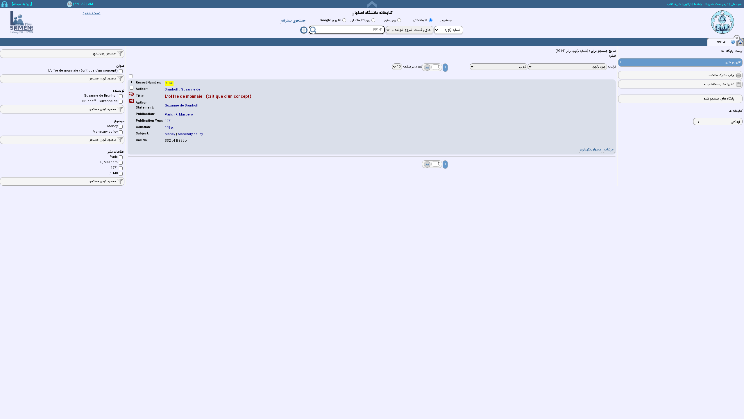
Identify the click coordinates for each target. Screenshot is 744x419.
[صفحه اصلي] (740, 41)
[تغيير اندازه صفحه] (372, 4)
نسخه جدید (91, 13)
